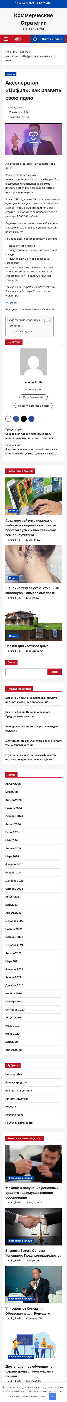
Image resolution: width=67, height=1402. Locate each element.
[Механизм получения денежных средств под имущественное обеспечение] (33, 1164)
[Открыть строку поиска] (26, 38)
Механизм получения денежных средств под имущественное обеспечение (31, 1192)
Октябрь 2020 (14, 1001)
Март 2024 (12, 856)
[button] (5, 39)
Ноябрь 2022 (13, 928)
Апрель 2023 (13, 912)
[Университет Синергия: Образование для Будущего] (33, 1284)
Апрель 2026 (13, 799)
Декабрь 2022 (14, 920)
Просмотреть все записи (33, 405)
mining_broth (16, 107)
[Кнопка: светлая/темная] (18, 39)
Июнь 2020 (12, 1033)
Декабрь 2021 (14, 944)
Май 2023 (11, 904)
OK (52, 1396)
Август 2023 (13, 896)
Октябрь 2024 (14, 815)
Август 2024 (13, 824)
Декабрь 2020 (14, 985)
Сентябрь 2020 (14, 1009)
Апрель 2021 (13, 953)
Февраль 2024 (14, 864)
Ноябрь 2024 (13, 808)
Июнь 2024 (12, 832)
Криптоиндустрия (16, 1098)
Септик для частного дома (26, 646)
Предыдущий (29, 434)
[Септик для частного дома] (33, 622)
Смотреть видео (52, 38)
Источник (11, 302)
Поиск (11, 662)
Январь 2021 (13, 977)
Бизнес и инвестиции (18, 1090)
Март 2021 (11, 961)
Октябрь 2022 (14, 936)
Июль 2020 (12, 1025)
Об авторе (16, 325)
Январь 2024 (13, 872)
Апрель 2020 (13, 1049)
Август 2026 (13, 783)
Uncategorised (14, 1074)
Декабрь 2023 (14, 880)
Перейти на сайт (33, 397)
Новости (10, 74)
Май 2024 (11, 840)
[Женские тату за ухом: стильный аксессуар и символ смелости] (33, 564)
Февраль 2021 (14, 969)
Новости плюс (14, 1114)
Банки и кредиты (16, 1082)
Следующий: (31, 449)
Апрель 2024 (13, 848)
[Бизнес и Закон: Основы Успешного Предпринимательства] (33, 1226)
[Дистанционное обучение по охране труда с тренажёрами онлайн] (33, 1342)
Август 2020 (13, 1017)
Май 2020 (11, 1041)
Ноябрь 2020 (13, 993)
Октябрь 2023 (14, 888)
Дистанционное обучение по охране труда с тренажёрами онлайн (29, 1371)
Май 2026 (11, 791)
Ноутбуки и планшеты (19, 1122)
